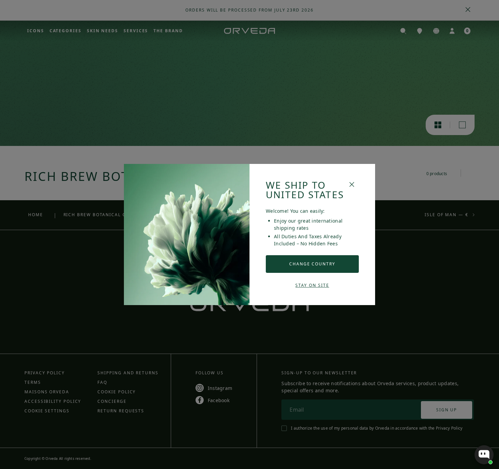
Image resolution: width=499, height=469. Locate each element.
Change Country (312, 264)
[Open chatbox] (484, 454)
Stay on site (312, 285)
